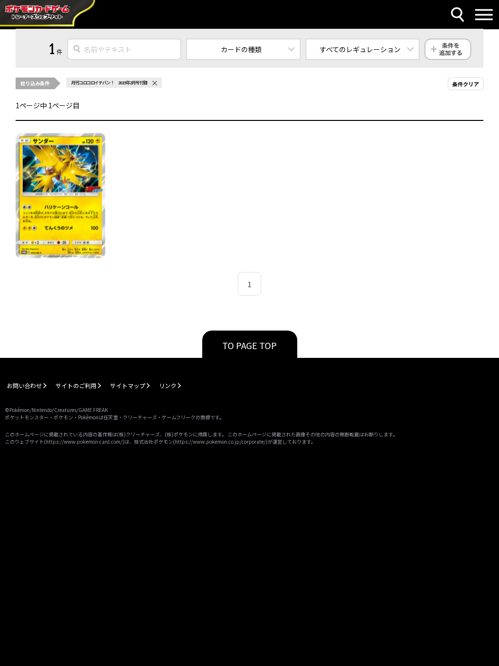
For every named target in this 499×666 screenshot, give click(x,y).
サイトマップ (127, 385)
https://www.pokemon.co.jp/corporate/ (220, 441)
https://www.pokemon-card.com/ (84, 441)
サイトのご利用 (76, 385)
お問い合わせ (24, 385)
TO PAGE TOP (249, 345)
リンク (167, 385)
